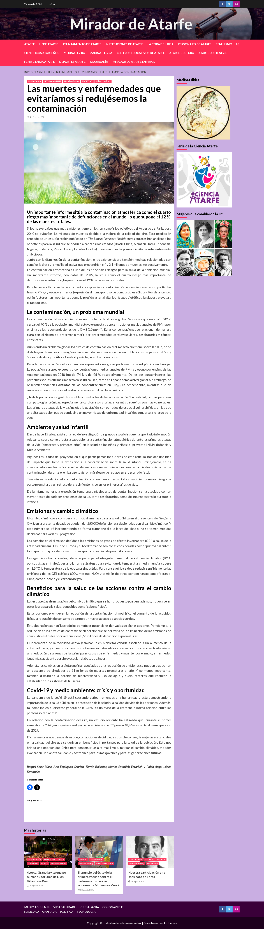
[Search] (237, 44)
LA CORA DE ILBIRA (160, 44)
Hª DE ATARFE (48, 44)
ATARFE (29, 44)
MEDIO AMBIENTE (52, 81)
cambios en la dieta (57, 665)
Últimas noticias (103, 81)
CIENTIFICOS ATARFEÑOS (41, 52)
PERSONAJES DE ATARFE (194, 44)
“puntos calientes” (157, 546)
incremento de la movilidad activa (55, 643)
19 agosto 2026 (137, 881)
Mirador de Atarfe (131, 24)
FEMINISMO (224, 44)
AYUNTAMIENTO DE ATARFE (81, 44)
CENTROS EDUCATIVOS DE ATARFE (141, 52)
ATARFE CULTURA (181, 52)
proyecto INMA (143, 445)
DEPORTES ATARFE (72, 61)
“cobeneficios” (96, 606)
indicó (44, 708)
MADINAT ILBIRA (100, 52)
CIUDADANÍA (99, 61)
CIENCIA (83, 859)
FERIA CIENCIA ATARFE (39, 61)
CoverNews (150, 923)
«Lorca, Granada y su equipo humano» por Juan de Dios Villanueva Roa (46, 877)
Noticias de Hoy (71, 81)
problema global (58, 347)
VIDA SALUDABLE (104, 863)
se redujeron (77, 725)
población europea (44, 369)
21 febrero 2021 (38, 117)
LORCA (44, 863)
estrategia (90, 563)
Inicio (52, 4)
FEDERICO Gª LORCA (54, 859)
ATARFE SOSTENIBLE (212, 52)
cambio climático (42, 518)
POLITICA (66, 911)
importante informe (47, 275)
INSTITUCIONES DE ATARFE (124, 44)
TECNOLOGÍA (86, 911)
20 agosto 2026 (36, 885)
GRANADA (33, 863)
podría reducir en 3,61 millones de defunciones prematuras (97, 636)
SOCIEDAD (87, 81)
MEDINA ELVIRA (74, 52)
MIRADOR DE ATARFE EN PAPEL (133, 61)
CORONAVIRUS (112, 907)
